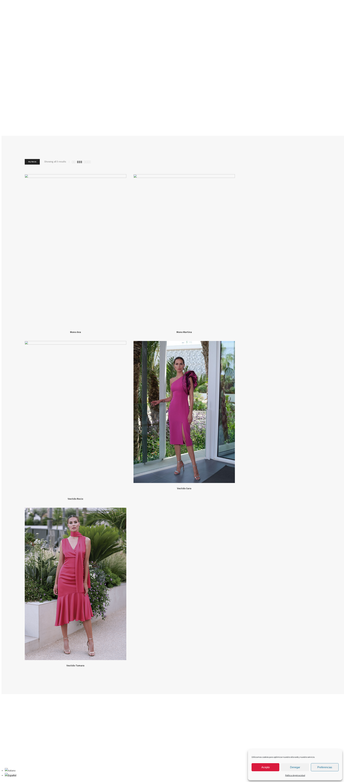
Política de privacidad (295, 775)
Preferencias (324, 767)
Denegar (295, 767)
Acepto (265, 767)
